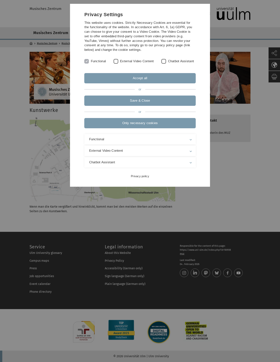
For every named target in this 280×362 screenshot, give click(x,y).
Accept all (140, 78)
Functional (98, 61)
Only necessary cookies (140, 123)
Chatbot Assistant (181, 61)
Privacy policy (140, 176)
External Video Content (137, 61)
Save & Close (140, 100)
